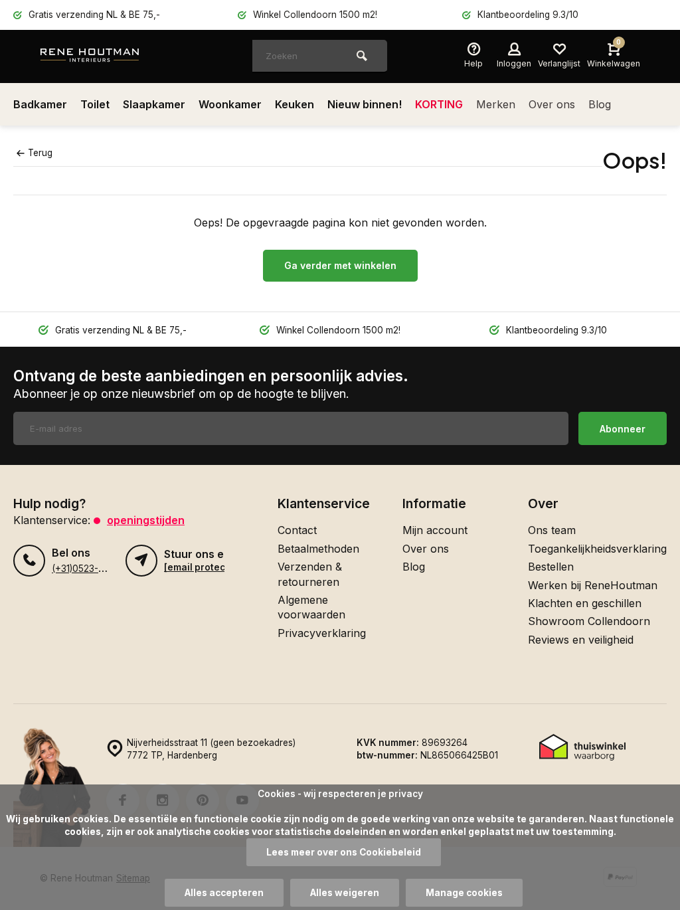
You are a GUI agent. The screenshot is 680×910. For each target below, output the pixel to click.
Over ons (552, 104)
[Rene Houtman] (119, 56)
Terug (40, 152)
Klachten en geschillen (584, 603)
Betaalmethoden (318, 548)
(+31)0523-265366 (92, 568)
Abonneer (622, 428)
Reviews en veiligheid (581, 639)
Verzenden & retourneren (310, 574)
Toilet (95, 104)
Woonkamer (230, 104)
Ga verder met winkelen (340, 265)
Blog (599, 104)
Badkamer (40, 104)
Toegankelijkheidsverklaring (597, 548)
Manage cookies (464, 892)
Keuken (294, 104)
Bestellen (551, 566)
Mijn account (435, 530)
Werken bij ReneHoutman (592, 585)
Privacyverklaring (322, 633)
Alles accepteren (224, 892)
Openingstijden (146, 520)
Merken (495, 104)
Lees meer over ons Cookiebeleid (343, 852)
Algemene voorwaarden (311, 607)
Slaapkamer (154, 104)
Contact (297, 530)
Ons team (552, 530)
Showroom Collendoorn (589, 621)
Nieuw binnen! (364, 104)
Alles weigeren (344, 892)
